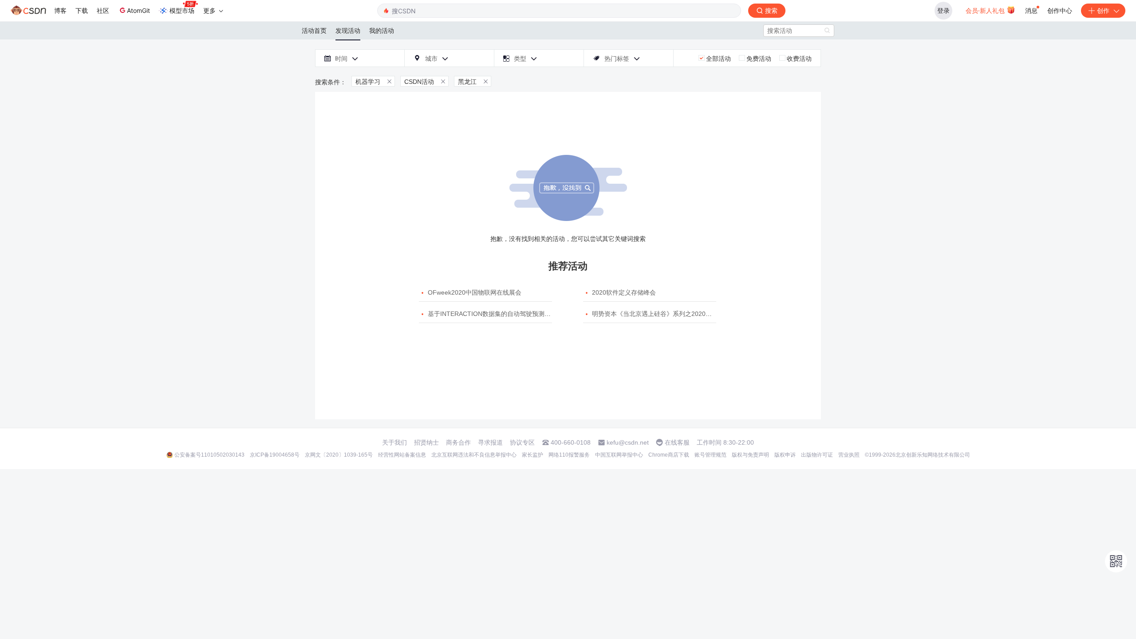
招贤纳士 (426, 442)
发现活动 (347, 30)
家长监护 (532, 455)
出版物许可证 (817, 455)
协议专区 (522, 442)
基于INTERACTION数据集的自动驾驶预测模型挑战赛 (502, 313)
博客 (60, 10)
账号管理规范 (710, 455)
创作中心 (1059, 10)
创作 (1103, 10)
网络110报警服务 (569, 455)
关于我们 (394, 442)
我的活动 (381, 30)
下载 (81, 10)
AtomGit (138, 10)
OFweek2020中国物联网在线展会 (474, 292)
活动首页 (314, 30)
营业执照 (849, 455)
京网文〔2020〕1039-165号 (339, 455)
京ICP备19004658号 (275, 455)
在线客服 (677, 442)
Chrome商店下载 (668, 455)
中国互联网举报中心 (619, 455)
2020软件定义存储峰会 (624, 292)
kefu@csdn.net (628, 442)
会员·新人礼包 (986, 10)
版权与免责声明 (750, 455)
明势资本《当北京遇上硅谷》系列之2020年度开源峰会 (667, 313)
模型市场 (182, 10)
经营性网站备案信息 (402, 455)
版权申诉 (785, 455)
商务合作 (458, 442)
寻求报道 (490, 442)
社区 (103, 10)
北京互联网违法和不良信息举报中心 (474, 455)
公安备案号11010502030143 (209, 455)
